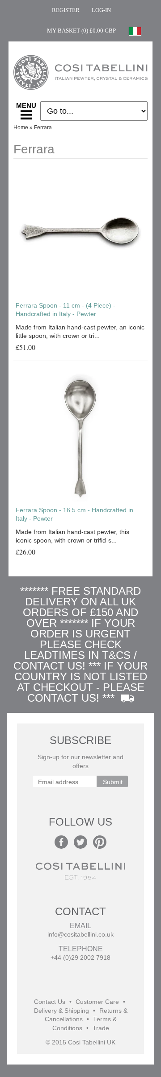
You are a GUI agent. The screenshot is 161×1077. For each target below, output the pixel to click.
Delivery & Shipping (61, 1010)
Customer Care (97, 1002)
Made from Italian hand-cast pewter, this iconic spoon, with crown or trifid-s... (72, 536)
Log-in (101, 10)
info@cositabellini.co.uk (80, 934)
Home (20, 127)
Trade (101, 1028)
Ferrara (43, 127)
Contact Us (49, 1002)
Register (66, 10)
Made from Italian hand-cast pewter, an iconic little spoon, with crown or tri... (80, 332)
